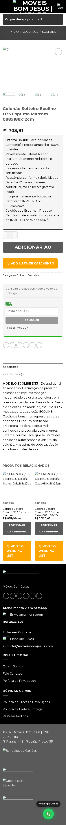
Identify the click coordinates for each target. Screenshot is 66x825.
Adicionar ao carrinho (33, 248)
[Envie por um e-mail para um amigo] (26, 345)
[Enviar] (59, 19)
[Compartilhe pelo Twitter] (19, 345)
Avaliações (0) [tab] (14, 374)
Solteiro (49, 31)
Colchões (30, 31)
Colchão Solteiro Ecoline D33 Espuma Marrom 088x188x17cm (16, 513)
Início (14, 31)
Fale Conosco (12, 673)
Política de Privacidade (19, 680)
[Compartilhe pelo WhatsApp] (6, 345)
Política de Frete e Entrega (23, 709)
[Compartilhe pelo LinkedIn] (39, 345)
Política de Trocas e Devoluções (26, 702)
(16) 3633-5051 (14, 622)
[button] (30, 263)
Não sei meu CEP (17, 327)
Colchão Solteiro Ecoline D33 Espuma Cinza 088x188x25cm (48, 512)
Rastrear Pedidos (15, 716)
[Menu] (5, 6)
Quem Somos (13, 666)
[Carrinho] (60, 6)
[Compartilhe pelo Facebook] (13, 345)
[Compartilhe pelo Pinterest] (33, 345)
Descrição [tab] (11, 367)
